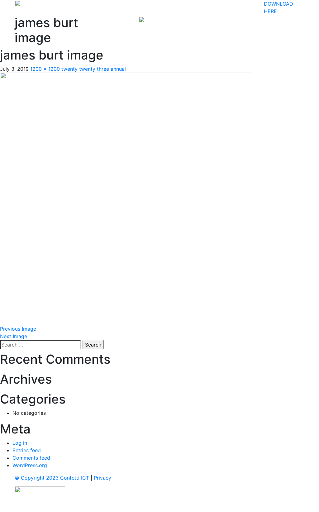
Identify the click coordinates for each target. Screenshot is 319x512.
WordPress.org (29, 465)
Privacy (102, 478)
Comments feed (31, 458)
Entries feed (26, 450)
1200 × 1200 (45, 69)
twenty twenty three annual (93, 69)
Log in (19, 443)
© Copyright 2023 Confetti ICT (52, 478)
